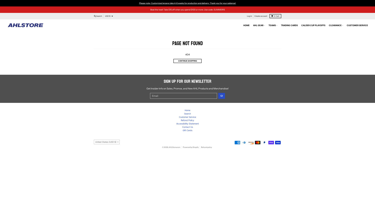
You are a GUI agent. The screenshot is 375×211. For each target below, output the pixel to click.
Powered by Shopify (191, 147)
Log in (249, 16)
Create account (260, 16)
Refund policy (206, 147)
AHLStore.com (174, 147)
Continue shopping (187, 61)
